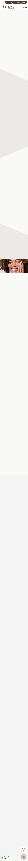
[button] (24, 7)
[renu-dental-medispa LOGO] (8, 7)
